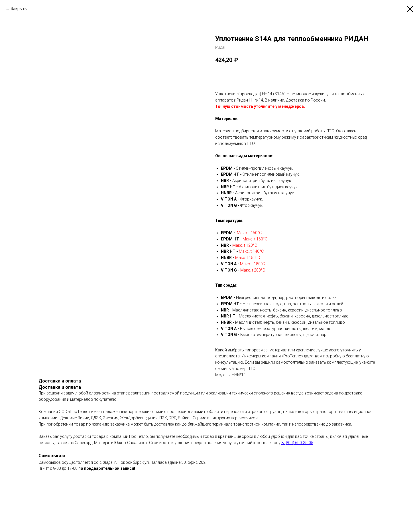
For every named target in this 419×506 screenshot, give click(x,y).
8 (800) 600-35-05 (297, 442)
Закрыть (19, 8)
